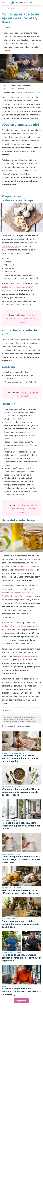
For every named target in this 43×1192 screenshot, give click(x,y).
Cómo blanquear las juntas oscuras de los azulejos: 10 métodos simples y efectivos (21, 859)
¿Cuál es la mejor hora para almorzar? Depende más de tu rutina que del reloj (21, 991)
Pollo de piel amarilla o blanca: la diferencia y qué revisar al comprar (20, 891)
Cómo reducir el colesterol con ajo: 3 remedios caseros (23, 508)
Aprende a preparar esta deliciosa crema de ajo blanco (22, 318)
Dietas (4, 9)
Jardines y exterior (10, 820)
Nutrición (11, 9)
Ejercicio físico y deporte (12, 952)
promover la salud (26, 570)
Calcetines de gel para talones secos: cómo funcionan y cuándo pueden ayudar (20, 758)
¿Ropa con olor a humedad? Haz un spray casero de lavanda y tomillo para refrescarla (21, 792)
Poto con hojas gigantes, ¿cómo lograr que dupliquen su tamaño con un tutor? (21, 826)
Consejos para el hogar (11, 787)
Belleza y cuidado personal (13, 753)
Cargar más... (21, 1001)
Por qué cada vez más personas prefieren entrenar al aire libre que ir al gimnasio (21, 958)
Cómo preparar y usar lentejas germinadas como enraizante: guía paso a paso (20, 924)
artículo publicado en (21, 287)
